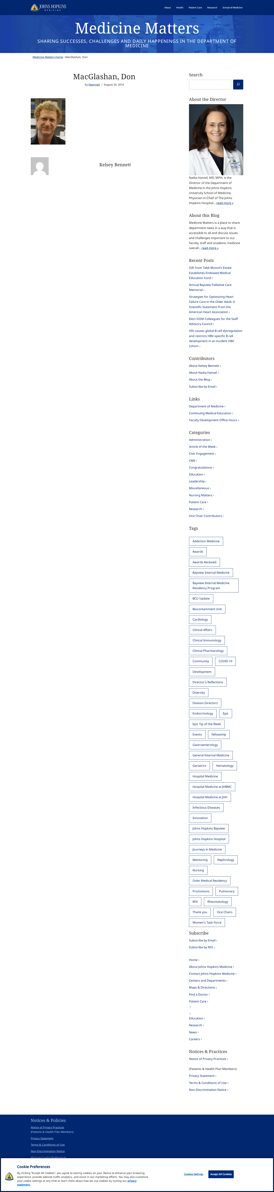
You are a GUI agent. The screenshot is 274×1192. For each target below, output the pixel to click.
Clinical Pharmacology (208, 651)
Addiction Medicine (206, 541)
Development (202, 672)
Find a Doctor (198, 994)
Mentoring (200, 860)
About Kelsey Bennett (204, 366)
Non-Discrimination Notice (207, 1090)
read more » (224, 203)
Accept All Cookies (221, 1174)
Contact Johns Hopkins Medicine (212, 974)
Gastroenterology (205, 745)
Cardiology (200, 619)
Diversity (199, 692)
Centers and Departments (207, 980)
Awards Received (204, 562)
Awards (198, 551)
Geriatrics (199, 766)
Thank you (200, 912)
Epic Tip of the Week (207, 724)
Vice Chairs (224, 912)
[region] (137, 1174)
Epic (226, 713)
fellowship (219, 734)
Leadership (197, 481)
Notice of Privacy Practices (207, 1059)
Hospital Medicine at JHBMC (212, 787)
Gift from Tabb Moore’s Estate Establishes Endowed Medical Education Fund (210, 273)
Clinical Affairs (202, 630)
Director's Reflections (208, 682)
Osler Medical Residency (210, 881)
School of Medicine (232, 7)
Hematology (224, 766)
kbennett (94, 84)
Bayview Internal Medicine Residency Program (211, 585)
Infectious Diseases (206, 807)
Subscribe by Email (202, 386)
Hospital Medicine (205, 776)
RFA (195, 902)
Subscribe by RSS (201, 947)
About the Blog (199, 379)
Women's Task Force (207, 922)
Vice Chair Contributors (205, 516)
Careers (194, 1039)
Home (193, 960)
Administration (199, 440)
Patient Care (195, 7)
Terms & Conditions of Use (208, 1083)
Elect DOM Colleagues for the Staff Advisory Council (213, 321)
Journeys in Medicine (207, 849)
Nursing (198, 870)
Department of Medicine (206, 406)
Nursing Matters (200, 495)
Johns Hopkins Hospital (209, 839)
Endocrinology (203, 713)
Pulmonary (226, 891)
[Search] (238, 84)
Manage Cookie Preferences (48, 1157)
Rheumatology (217, 902)
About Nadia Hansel (203, 373)
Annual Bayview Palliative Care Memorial (210, 287)
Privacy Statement (202, 1076)
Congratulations (200, 467)
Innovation (200, 818)
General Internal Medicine (211, 755)
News (193, 1032)
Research (212, 7)
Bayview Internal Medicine (211, 573)
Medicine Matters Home (48, 57)
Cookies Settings (193, 1174)
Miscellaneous (199, 488)
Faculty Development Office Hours (213, 420)
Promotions (201, 891)
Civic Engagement (201, 453)
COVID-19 (225, 661)
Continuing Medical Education (210, 413)
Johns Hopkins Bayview (209, 828)
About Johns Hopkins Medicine (210, 967)
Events (197, 734)
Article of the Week (202, 447)
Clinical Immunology (207, 640)
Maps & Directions (202, 987)
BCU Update (201, 598)
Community (201, 661)
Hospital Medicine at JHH (210, 797)
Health (179, 7)
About (167, 7)
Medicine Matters (137, 27)
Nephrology (225, 860)
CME (192, 461)
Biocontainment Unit (207, 609)
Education (196, 474)
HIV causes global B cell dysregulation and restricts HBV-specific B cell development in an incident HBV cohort (215, 338)
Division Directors (205, 703)
